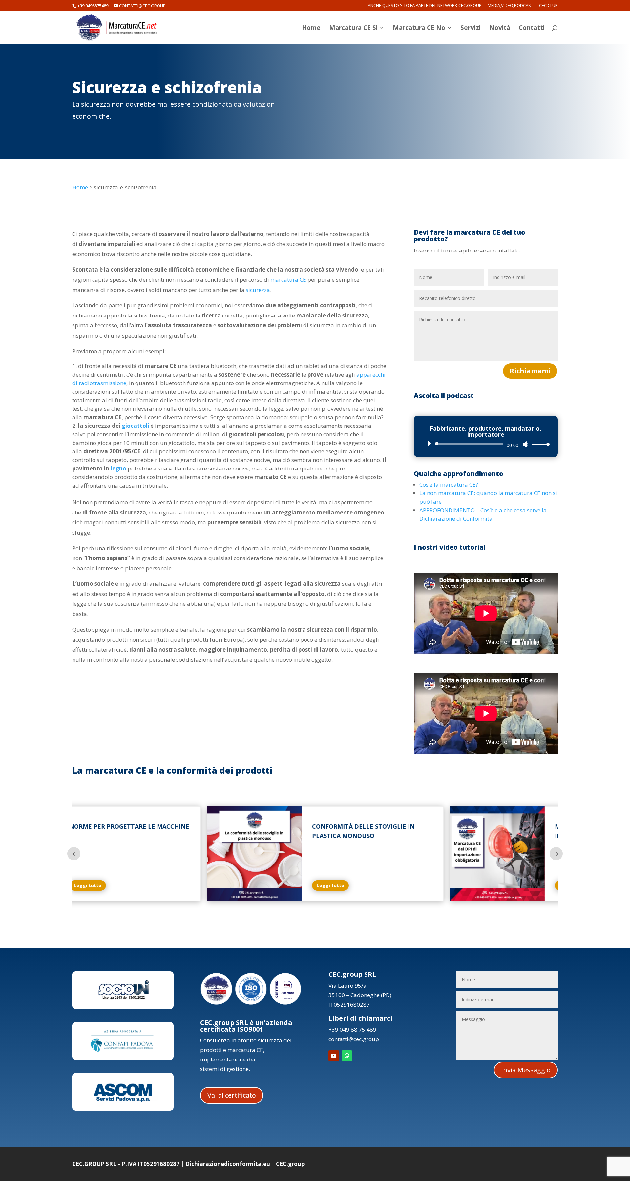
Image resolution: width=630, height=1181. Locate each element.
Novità (499, 28)
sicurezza (258, 290)
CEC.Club (548, 5)
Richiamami (530, 370)
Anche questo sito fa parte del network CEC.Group (425, 5)
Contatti (532, 28)
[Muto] (526, 444)
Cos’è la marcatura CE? (448, 484)
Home (311, 28)
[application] (486, 444)
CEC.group (290, 1164)
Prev (73, 853)
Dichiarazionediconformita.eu (227, 1164)
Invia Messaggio (526, 1069)
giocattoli (135, 425)
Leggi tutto (198, 885)
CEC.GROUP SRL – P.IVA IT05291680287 (125, 1164)
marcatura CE (288, 279)
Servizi (470, 28)
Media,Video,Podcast (510, 5)
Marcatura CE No (419, 28)
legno (118, 468)
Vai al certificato (231, 1095)
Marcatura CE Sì (353, 28)
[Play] (429, 443)
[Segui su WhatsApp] (347, 1055)
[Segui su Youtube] (333, 1055)
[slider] (539, 444)
